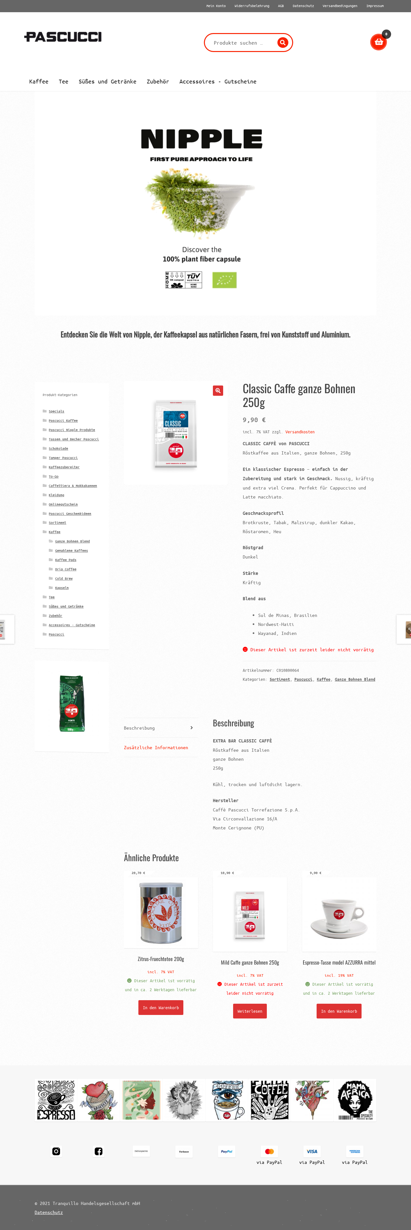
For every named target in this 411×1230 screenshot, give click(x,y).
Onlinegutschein (63, 504)
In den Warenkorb (161, 1007)
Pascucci (303, 679)
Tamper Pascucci (63, 457)
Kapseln (62, 587)
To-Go (53, 476)
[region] (205, 203)
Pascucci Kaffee (63, 420)
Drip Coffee (65, 569)
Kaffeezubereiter (64, 467)
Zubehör (158, 81)
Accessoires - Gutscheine (218, 81)
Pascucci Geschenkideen (70, 513)
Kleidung (56, 495)
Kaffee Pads (65, 560)
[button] (205, 203)
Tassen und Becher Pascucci (74, 439)
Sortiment (280, 679)
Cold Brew (64, 578)
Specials (56, 411)
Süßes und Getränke (107, 81)
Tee (63, 81)
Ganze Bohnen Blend (355, 679)
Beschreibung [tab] (139, 728)
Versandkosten (300, 431)
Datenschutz (49, 1212)
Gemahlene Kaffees (71, 550)
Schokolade (58, 448)
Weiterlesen (250, 1011)
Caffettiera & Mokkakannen (73, 485)
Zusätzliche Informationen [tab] (156, 747)
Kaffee (38, 81)
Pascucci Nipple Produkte (72, 430)
